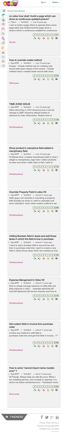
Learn (3, 47)
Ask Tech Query (3, 61)
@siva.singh (14, 394)
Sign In (43, 2)
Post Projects (3, 19)
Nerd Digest (3, 52)
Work (3, 29)
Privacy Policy (45, 423)
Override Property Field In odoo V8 (27, 192)
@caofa (12, 42)
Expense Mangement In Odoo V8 (26, 280)
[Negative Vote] (39, 37)
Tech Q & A (3, 57)
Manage (3, 38)
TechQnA (24, 22)
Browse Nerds (3, 24)
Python (13, 22)
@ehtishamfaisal (16, 127)
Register (55, 2)
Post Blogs (3, 65)
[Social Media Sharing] (52, 37)
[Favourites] (43, 37)
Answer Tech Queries (16, 11)
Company (3, 43)
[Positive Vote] (34, 37)
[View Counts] (56, 37)
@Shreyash (14, 83)
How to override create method (25, 60)
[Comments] (47, 37)
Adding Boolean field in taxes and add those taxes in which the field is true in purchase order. (32, 239)
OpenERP (15, 63)
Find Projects (3, 33)
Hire (3, 15)
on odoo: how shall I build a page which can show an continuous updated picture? (32, 17)
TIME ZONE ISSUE (19, 104)
